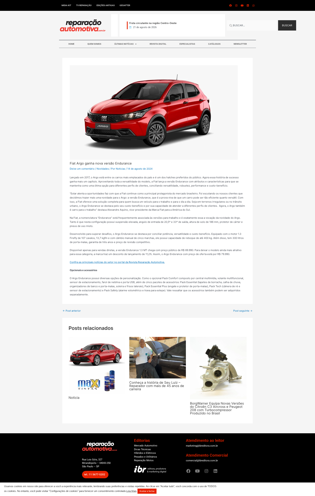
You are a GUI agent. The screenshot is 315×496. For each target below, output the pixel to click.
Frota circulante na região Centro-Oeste (146, 23)
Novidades (103, 168)
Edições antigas (105, 5)
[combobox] (252, 25)
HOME (71, 44)
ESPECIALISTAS (187, 44)
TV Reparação (84, 5)
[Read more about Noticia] (97, 364)
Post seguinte (242, 310)
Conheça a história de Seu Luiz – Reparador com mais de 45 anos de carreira (156, 386)
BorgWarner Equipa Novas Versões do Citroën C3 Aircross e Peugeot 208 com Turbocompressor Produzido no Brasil (217, 408)
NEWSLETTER (240, 44)
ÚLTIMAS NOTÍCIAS (124, 44)
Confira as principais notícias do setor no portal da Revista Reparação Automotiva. (117, 262)
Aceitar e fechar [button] (147, 491)
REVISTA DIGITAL (158, 44)
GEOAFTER (125, 5)
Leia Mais (131, 491)
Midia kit (66, 5)
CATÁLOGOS (214, 44)
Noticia (74, 398)
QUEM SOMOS (94, 44)
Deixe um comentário (82, 168)
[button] (95, 474)
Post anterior (72, 310)
